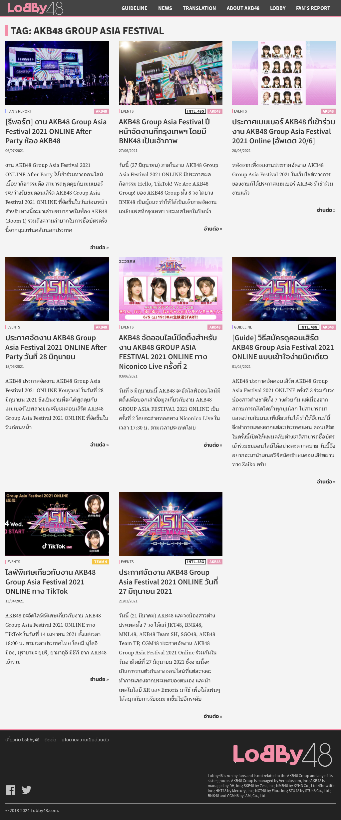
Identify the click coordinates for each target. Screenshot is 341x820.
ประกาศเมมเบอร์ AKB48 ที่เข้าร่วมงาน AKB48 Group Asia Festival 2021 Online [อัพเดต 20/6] (283, 131)
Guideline (135, 8)
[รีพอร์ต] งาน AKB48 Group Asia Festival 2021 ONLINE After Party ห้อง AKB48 (56, 131)
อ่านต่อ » (99, 247)
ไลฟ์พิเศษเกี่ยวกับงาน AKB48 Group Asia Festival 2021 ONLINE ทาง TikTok (50, 581)
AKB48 (101, 111)
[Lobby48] (35, 8)
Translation (199, 8)
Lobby (277, 8)
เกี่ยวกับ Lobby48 (22, 740)
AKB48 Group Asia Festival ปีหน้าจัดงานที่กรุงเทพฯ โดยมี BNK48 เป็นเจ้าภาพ (164, 131)
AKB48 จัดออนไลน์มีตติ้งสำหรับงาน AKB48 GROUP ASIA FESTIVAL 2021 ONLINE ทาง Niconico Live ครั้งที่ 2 (168, 352)
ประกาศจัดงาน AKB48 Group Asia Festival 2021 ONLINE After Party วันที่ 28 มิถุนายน (56, 347)
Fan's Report (19, 111)
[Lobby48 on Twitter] (26, 790)
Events (127, 111)
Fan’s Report (313, 8)
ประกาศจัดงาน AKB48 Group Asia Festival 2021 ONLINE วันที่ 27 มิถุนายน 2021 (168, 581)
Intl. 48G (195, 111)
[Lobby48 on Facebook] (10, 790)
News (165, 8)
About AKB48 (243, 8)
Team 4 (100, 561)
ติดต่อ (50, 740)
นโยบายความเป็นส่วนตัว (85, 740)
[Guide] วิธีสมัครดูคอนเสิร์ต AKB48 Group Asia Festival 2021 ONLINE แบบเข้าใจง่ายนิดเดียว (283, 347)
